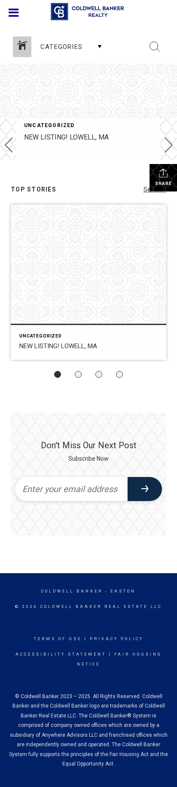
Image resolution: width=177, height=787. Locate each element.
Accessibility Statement (60, 654)
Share (163, 183)
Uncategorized (49, 125)
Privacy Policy (116, 639)
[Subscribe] (145, 489)
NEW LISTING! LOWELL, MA (66, 137)
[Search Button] (154, 46)
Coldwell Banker (72, 591)
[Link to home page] (89, 11)
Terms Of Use (58, 639)
